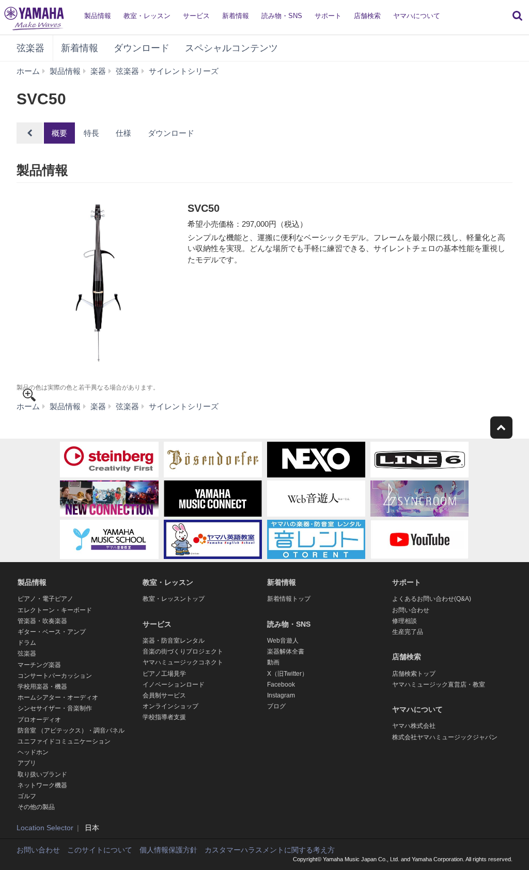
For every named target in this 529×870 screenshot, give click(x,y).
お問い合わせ (410, 610)
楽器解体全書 (285, 651)
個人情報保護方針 (168, 850)
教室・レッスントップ (174, 598)
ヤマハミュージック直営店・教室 (438, 684)
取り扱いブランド (42, 774)
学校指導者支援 (164, 717)
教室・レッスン (146, 16)
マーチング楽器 (39, 665)
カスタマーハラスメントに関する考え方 (270, 850)
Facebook (281, 684)
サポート (328, 16)
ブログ (276, 706)
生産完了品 (407, 631)
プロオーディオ (39, 719)
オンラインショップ (170, 706)
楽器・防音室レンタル (174, 640)
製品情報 (97, 16)
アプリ (27, 763)
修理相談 (404, 621)
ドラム (27, 642)
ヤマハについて (416, 16)
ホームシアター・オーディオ (58, 697)
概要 (59, 133)
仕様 (123, 133)
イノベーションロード (174, 684)
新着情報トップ (288, 598)
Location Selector (45, 828)
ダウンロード (141, 48)
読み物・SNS (281, 16)
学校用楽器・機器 (42, 686)
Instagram (281, 695)
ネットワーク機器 (42, 785)
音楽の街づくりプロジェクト (183, 651)
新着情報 (235, 16)
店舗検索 (367, 16)
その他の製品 (36, 807)
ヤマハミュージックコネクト (183, 662)
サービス (196, 16)
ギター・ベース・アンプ (52, 631)
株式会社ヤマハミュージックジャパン (444, 737)
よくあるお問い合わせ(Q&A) (431, 598)
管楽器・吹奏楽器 (42, 621)
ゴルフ (27, 796)
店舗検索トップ (413, 673)
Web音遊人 (283, 640)
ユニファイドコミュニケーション (64, 741)
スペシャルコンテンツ (231, 48)
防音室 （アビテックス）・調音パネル (71, 730)
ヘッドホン (33, 752)
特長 (91, 133)
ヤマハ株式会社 (413, 725)
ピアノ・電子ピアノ (45, 598)
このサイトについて (99, 850)
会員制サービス (164, 695)
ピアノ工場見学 (164, 673)
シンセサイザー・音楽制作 (55, 708)
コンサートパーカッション (55, 675)
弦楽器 (30, 48)
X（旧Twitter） (287, 673)
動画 (273, 662)
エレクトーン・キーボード (55, 610)
